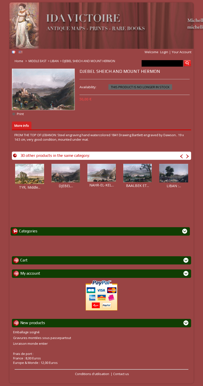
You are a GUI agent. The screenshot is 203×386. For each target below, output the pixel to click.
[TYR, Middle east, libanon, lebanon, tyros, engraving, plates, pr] (30, 174)
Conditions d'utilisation (92, 374)
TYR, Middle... (29, 187)
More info (21, 125)
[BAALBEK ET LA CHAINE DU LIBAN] (137, 173)
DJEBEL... (66, 185)
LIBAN (54, 61)
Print (20, 114)
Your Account (181, 52)
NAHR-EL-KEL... (101, 185)
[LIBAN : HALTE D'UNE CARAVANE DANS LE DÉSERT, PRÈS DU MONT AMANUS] (174, 173)
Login (164, 52)
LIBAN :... (174, 185)
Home (19, 61)
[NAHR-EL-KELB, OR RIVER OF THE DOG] (101, 173)
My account (30, 273)
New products (32, 322)
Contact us (121, 374)
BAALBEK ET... (137, 185)
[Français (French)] (14, 52)
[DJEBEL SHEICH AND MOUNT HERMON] (65, 173)
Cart (23, 260)
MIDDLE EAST (37, 61)
